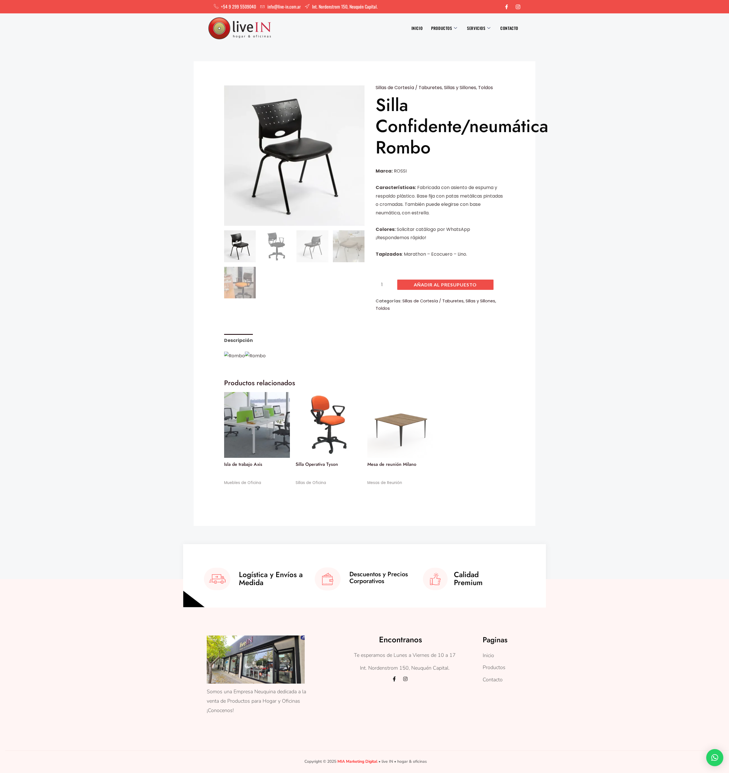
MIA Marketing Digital (357, 761)
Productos (441, 28)
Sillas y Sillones (460, 87)
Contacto (509, 28)
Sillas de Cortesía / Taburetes (409, 87)
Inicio (417, 28)
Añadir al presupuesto (445, 284)
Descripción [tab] (238, 340)
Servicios (476, 28)
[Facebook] (506, 7)
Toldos (485, 87)
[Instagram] (518, 7)
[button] (714, 757)
